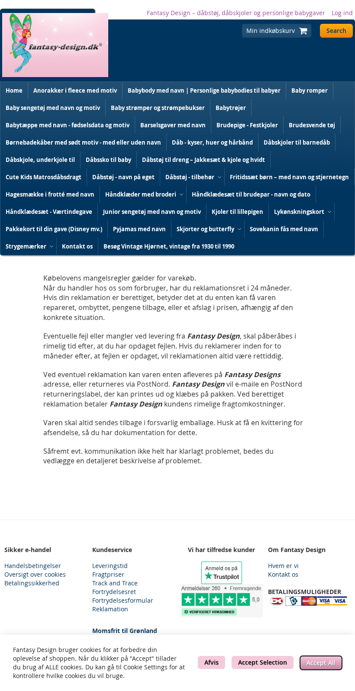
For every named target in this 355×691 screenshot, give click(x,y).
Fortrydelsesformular (122, 600)
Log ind (342, 13)
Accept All (321, 663)
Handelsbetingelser (32, 566)
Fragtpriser (108, 574)
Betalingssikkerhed (31, 583)
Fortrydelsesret (114, 592)
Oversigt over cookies (35, 574)
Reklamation (110, 609)
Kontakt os (283, 574)
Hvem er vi (283, 566)
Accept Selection (262, 662)
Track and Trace (115, 583)
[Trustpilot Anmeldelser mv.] (221, 600)
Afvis (211, 662)
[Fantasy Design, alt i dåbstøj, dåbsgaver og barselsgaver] (55, 45)
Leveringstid (110, 566)
